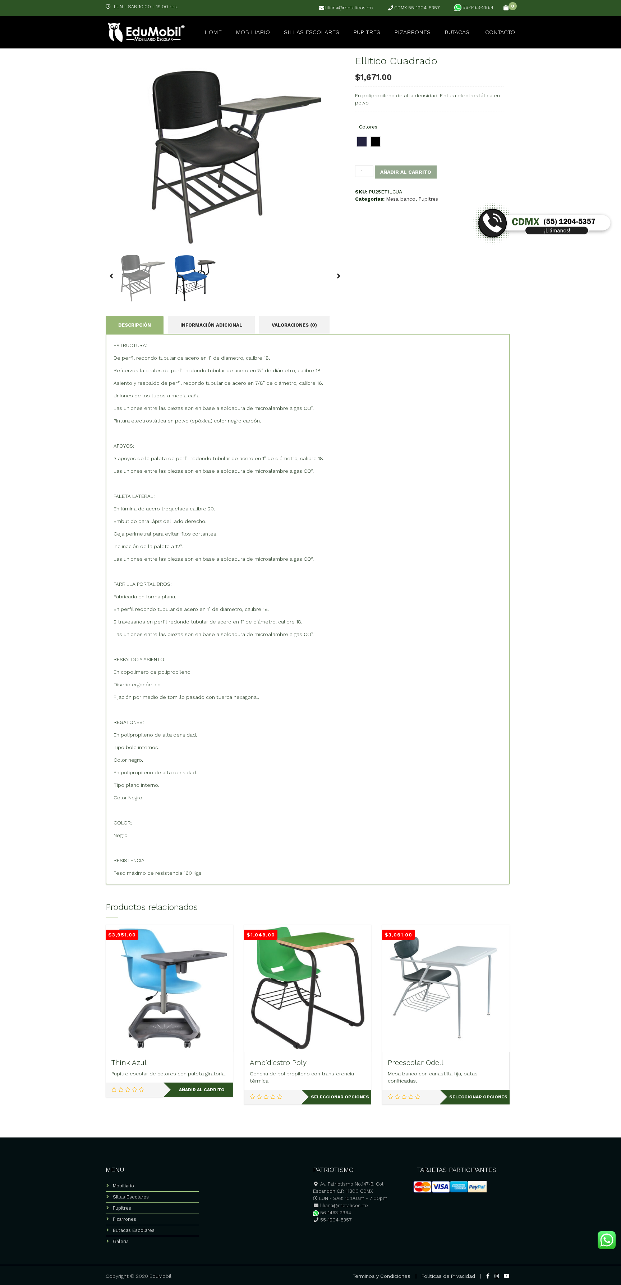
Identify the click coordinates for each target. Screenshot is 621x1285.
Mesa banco (400, 199)
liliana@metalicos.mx (349, 7)
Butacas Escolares (134, 1230)
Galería (121, 1241)
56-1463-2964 (478, 7)
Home (213, 32)
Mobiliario (253, 32)
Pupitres (366, 32)
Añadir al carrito (405, 172)
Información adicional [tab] (211, 325)
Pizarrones (412, 32)
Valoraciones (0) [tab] (294, 325)
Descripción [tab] (134, 325)
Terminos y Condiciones (381, 1276)
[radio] (361, 141)
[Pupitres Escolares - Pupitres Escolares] (145, 31)
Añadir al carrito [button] (202, 1089)
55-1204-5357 (335, 1220)
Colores (368, 127)
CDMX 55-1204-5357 (417, 7)
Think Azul (129, 1062)
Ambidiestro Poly (278, 1062)
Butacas (457, 32)
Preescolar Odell (415, 1062)
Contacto (500, 32)
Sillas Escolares (311, 32)
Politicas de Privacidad (448, 1276)
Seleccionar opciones (340, 1096)
